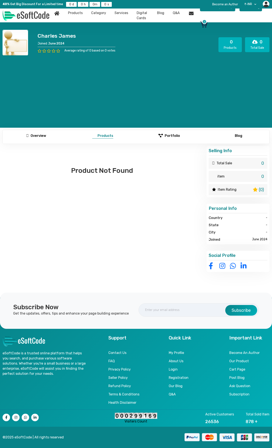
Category (98, 13)
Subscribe (241, 310)
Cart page (237, 369)
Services (121, 13)
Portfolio (172, 136)
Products (75, 13)
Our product (239, 361)
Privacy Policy (119, 369)
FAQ (111, 361)
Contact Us (117, 353)
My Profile (176, 353)
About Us (176, 361)
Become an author (244, 353)
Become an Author (225, 4)
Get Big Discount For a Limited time (33, 4)
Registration (178, 378)
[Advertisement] (136, 87)
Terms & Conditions (123, 394)
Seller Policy (118, 378)
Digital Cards (142, 15)
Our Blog (176, 386)
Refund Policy (119, 386)
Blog (160, 13)
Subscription (239, 394)
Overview (38, 136)
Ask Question (239, 386)
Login (173, 369)
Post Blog (237, 378)
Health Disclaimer (122, 403)
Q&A (176, 13)
